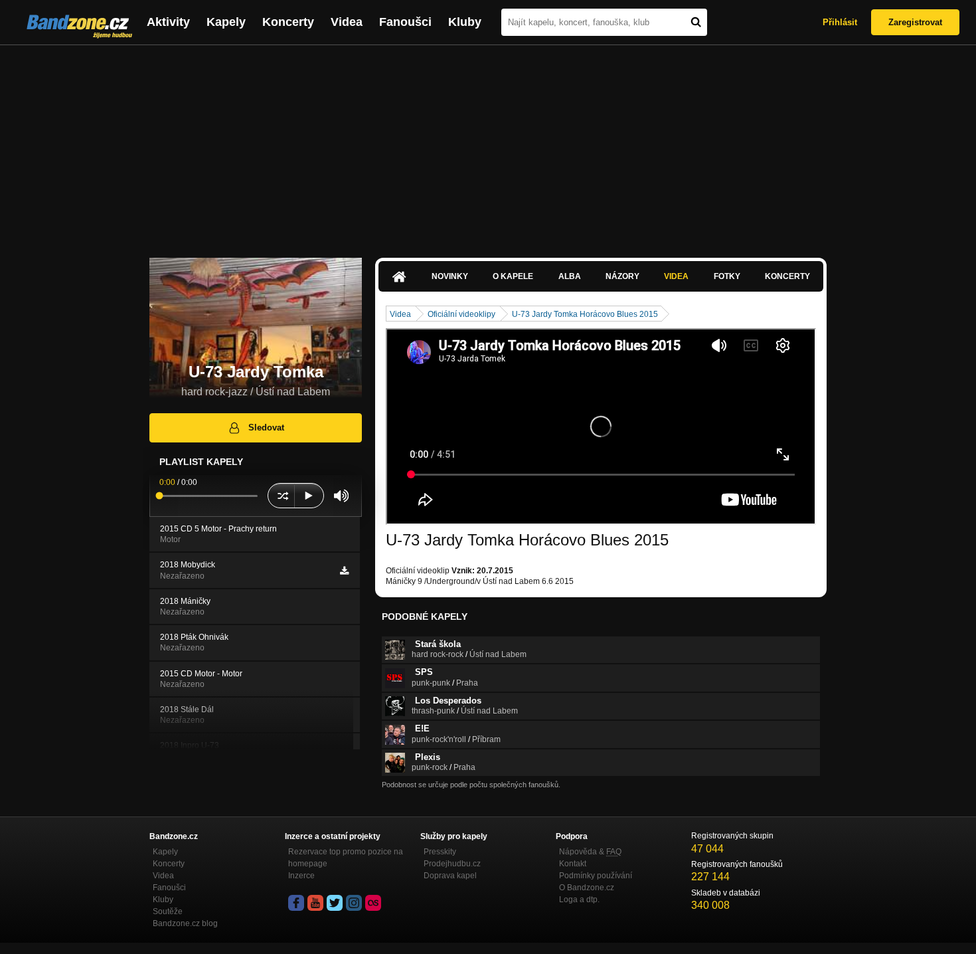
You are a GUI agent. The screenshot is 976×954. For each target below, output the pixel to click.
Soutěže (168, 911)
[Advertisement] (488, 145)
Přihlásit (840, 22)
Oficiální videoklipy (461, 314)
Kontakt (572, 863)
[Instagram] (354, 903)
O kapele (513, 276)
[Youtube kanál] (315, 903)
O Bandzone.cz (586, 887)
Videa (347, 22)
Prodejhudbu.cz (452, 863)
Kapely (226, 22)
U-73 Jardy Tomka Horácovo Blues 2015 (585, 314)
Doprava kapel (450, 875)
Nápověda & (590, 851)
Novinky (450, 276)
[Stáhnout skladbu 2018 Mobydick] (344, 570)
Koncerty (288, 22)
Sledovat (266, 427)
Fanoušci (405, 22)
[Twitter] (335, 903)
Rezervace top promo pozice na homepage (345, 857)
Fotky (727, 276)
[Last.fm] (373, 903)
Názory (622, 276)
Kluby (464, 22)
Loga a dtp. (579, 899)
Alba (569, 276)
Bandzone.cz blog (185, 923)
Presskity (440, 851)
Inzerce (301, 875)
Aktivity (168, 22)
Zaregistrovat (915, 22)
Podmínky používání (595, 875)
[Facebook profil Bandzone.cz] (296, 903)
